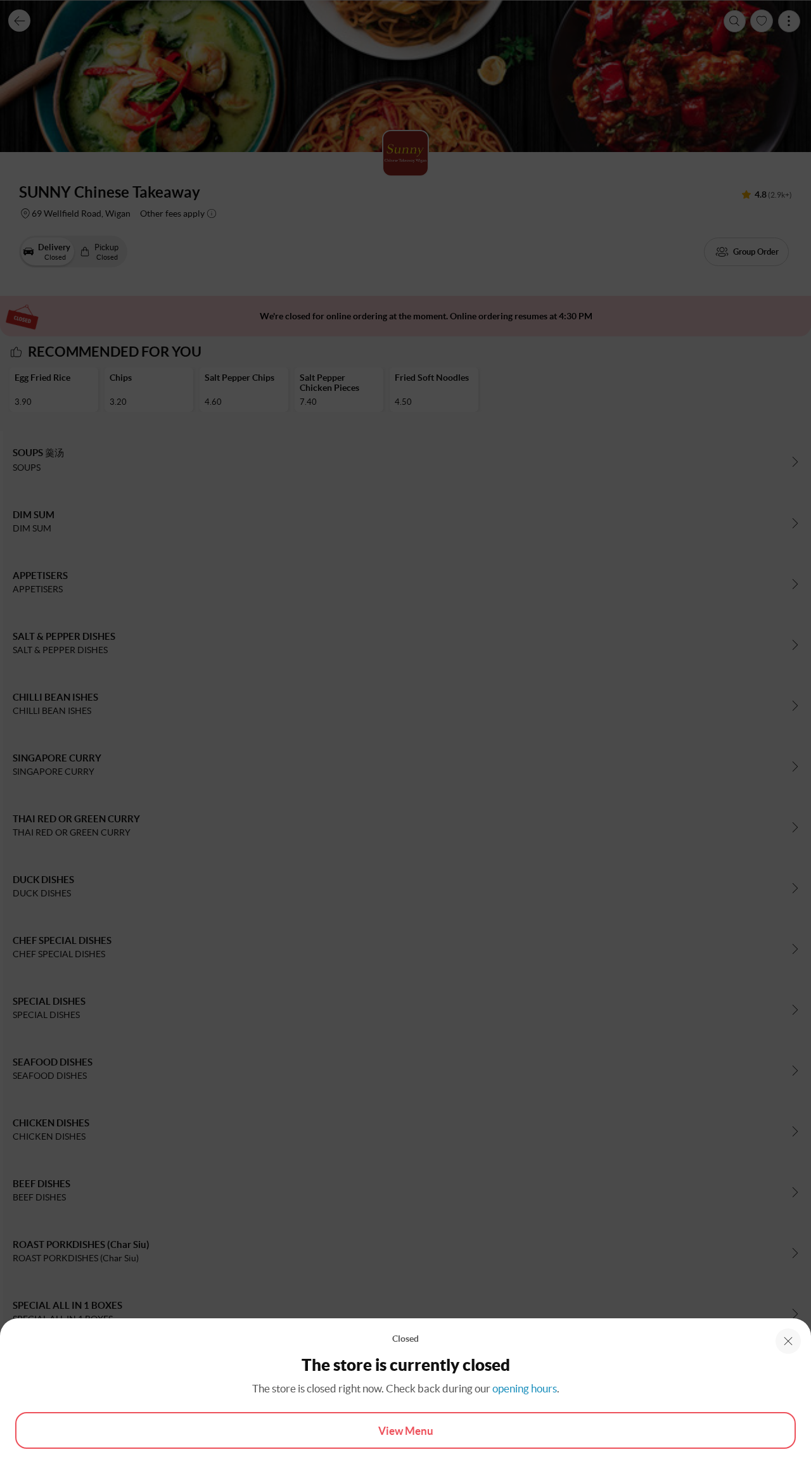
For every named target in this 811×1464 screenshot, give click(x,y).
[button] (788, 1341)
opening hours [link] (524, 1388)
